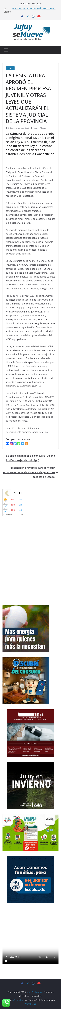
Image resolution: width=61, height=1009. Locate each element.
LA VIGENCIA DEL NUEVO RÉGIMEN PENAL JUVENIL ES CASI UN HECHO (34, 10)
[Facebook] (7, 443)
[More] (26, 443)
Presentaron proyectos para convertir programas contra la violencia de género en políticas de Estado (29, 472)
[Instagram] (11, 443)
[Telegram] (22, 443)
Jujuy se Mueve (39, 128)
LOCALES (10, 68)
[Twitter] (15, 443)
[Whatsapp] (18, 443)
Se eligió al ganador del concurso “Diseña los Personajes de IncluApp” (30, 458)
